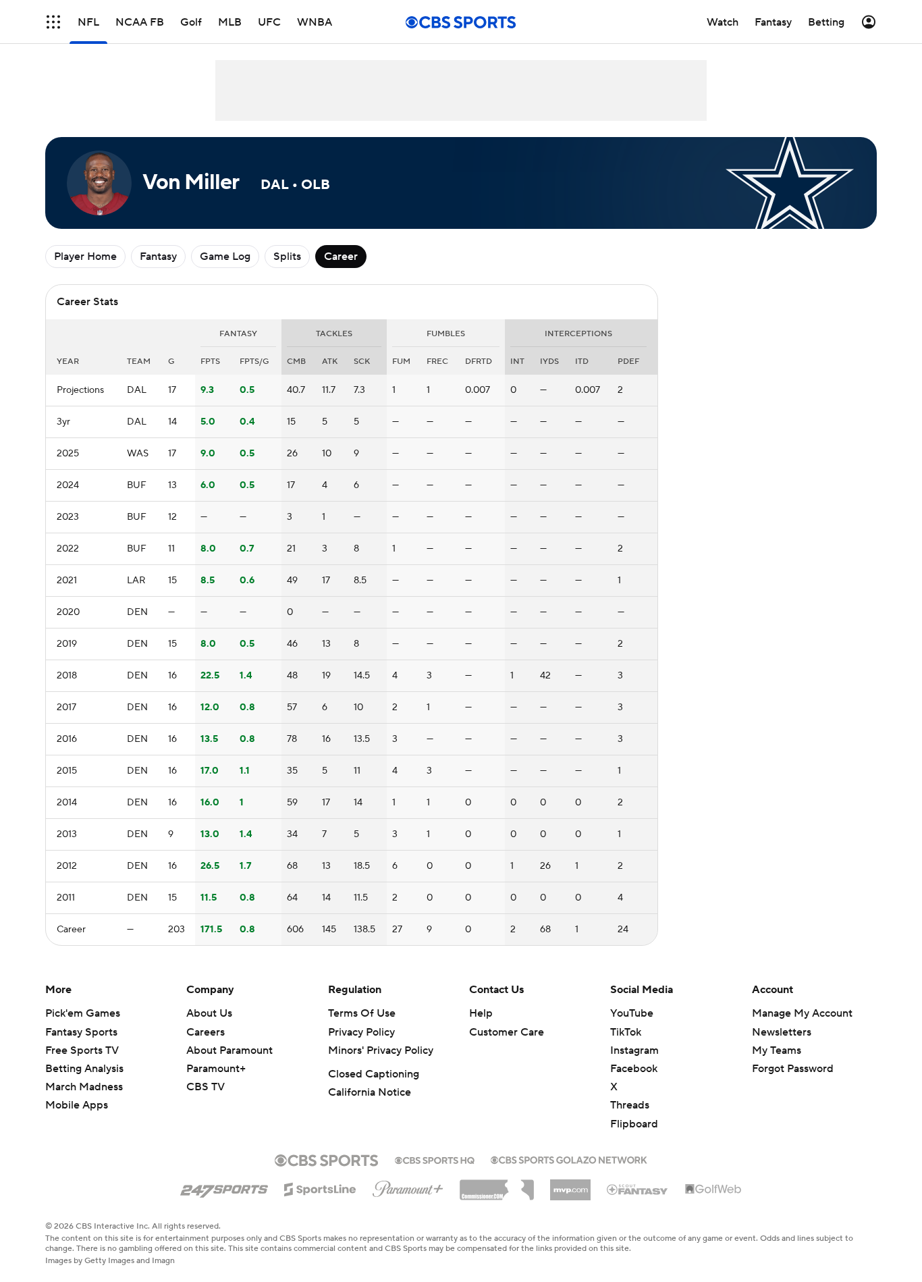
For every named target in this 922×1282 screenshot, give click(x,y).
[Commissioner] (497, 1185)
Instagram (634, 1050)
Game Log (225, 256)
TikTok (625, 1032)
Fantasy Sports (81, 1032)
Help (481, 1013)
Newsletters (781, 1032)
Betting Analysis (84, 1068)
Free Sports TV (82, 1050)
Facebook (633, 1068)
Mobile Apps (76, 1105)
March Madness (84, 1087)
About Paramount (229, 1050)
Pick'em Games (82, 1013)
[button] (53, 22)
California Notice (369, 1092)
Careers (205, 1032)
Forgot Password (793, 1068)
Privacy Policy (361, 1032)
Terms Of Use (362, 1013)
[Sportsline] (320, 1187)
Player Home (85, 256)
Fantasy (158, 256)
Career (341, 256)
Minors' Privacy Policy (380, 1050)
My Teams (776, 1050)
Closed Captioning (373, 1074)
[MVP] (570, 1185)
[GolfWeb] (713, 1189)
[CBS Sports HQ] (434, 1159)
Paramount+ (216, 1068)
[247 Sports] (224, 1187)
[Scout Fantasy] (638, 1189)
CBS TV (205, 1087)
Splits (287, 256)
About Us (209, 1013)
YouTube (631, 1013)
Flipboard (634, 1124)
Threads (629, 1105)
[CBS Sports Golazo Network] (569, 1158)
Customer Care (506, 1032)
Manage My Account (802, 1013)
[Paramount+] (408, 1186)
